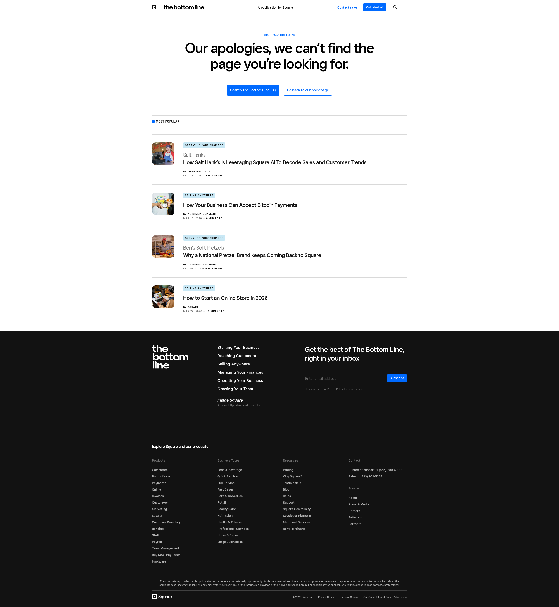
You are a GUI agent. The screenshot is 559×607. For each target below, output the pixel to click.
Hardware (159, 561)
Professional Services (233, 528)
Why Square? (292, 476)
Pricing (288, 470)
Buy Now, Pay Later (166, 555)
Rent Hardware (294, 528)
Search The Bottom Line (250, 90)
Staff (155, 535)
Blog (286, 489)
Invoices (158, 496)
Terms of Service (349, 597)
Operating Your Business (204, 145)
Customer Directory (166, 522)
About (353, 498)
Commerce (160, 470)
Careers (354, 511)
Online (156, 489)
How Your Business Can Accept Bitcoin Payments (240, 205)
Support (289, 502)
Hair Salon (225, 515)
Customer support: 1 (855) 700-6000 (375, 470)
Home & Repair (228, 535)
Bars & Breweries (230, 496)
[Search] (395, 7)
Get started (374, 7)
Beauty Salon (226, 509)
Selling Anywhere (199, 195)
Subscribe (397, 378)
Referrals (355, 517)
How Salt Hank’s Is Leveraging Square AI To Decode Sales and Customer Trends (275, 158)
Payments (159, 483)
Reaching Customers (236, 355)
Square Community (297, 509)
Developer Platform (297, 515)
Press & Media (359, 504)
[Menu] (405, 8)
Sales (287, 496)
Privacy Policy (335, 389)
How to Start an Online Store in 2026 (225, 298)
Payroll (157, 542)
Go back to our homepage (308, 90)
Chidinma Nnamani (202, 214)
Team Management (165, 548)
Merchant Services (296, 522)
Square (193, 307)
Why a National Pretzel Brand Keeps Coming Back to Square (252, 251)
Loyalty (157, 515)
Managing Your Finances (240, 372)
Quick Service (227, 476)
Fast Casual (226, 489)
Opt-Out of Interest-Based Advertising (385, 597)
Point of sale (161, 476)
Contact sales (347, 7)
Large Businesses (230, 542)
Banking (158, 528)
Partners (355, 524)
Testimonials (292, 483)
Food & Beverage (229, 470)
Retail (221, 502)
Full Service (226, 483)
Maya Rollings (199, 171)
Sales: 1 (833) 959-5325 (365, 476)
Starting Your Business (238, 347)
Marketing (159, 509)
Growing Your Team (235, 389)
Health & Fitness (229, 522)
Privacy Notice (326, 597)
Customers (160, 502)
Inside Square (230, 400)
